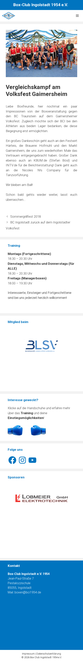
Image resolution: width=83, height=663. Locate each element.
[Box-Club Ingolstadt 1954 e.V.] (8, 16)
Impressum (28, 653)
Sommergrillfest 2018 (25, 216)
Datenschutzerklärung (48, 653)
